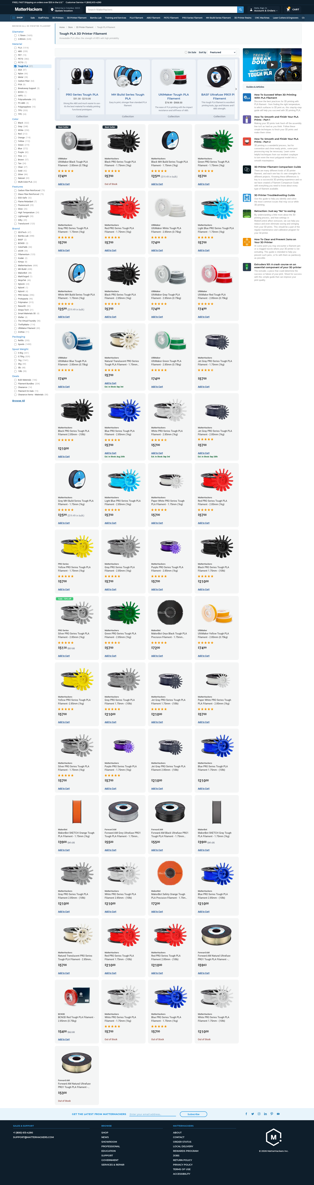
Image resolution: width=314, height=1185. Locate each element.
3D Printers (57, 18)
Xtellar (22, 317)
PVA (22, 84)
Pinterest (272, 1114)
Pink (22, 156)
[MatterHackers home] (28, 9)
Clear (22, 167)
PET (22, 55)
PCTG (22, 62)
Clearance (25, 387)
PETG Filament (171, 18)
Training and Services (115, 18)
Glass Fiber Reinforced (31, 194)
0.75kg (24, 356)
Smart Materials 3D (28, 313)
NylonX (23, 291)
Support (107, 1155)
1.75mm (25, 35)
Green (23, 145)
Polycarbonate (27, 99)
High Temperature (28, 212)
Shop (104, 1132)
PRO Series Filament (192, 18)
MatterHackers (28, 265)
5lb (22, 367)
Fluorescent (26, 205)
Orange (24, 137)
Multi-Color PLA (27, 182)
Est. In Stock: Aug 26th (115, 457)
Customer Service (74, 2)
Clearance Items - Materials (33, 394)
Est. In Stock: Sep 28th (208, 457)
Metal (23, 77)
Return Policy (182, 1160)
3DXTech (24, 232)
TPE (22, 114)
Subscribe (194, 1114)
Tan (22, 163)
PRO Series (26, 295)
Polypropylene (27, 107)
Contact (178, 1137)
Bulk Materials (27, 380)
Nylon (23, 73)
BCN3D (23, 243)
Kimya (22, 261)
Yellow (24, 141)
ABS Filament (153, 18)
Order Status (182, 1141)
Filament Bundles (29, 383)
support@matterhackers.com (33, 1137)
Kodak (22, 258)
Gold (22, 171)
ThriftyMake (26, 324)
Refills (24, 340)
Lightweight (26, 216)
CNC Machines (262, 18)
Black (23, 123)
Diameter (18, 31)
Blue (23, 148)
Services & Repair (112, 1164)
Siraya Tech (26, 310)
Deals (15, 376)
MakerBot (25, 273)
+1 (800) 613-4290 (92, 2)
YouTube (278, 1114)
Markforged (25, 276)
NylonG (23, 284)
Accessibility (181, 1173)
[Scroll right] (236, 89)
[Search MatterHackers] (240, 9)
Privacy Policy (182, 1164)
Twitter (252, 1114)
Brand (16, 228)
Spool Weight (20, 349)
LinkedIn (265, 1114)
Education (108, 1150)
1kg (23, 360)
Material (17, 44)
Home (62, 27)
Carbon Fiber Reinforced (31, 190)
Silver (23, 174)
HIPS (22, 95)
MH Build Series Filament (218, 18)
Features (17, 186)
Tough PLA (25, 66)
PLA (23, 47)
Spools (24, 344)
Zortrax (23, 332)
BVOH (22, 92)
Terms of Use (182, 1169)
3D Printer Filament (77, 18)
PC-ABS (23, 103)
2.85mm (24, 39)
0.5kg (23, 353)
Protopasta (25, 298)
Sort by (202, 52)
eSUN (23, 251)
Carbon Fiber (26, 81)
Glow (22, 209)
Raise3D (24, 306)
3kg (22, 364)
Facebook (246, 1114)
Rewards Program (185, 1150)
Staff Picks (43, 18)
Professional (110, 1146)
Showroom (109, 1141)
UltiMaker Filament (29, 328)
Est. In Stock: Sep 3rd (114, 387)
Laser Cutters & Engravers (285, 18)
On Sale (192, 52)
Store (70, 27)
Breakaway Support (29, 88)
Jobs (176, 1155)
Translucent (26, 223)
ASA (22, 70)
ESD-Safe (25, 198)
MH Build (25, 269)
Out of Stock (111, 184)
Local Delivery (183, 1146)
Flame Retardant (27, 201)
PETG (23, 59)
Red (22, 134)
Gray (23, 126)
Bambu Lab (96, 18)
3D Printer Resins (242, 18)
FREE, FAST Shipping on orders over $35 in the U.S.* (37, 2)
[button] (65, 9)
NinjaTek (24, 280)
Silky (22, 220)
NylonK (23, 287)
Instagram (259, 1114)
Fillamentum (26, 254)
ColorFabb (25, 247)
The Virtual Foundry (29, 321)
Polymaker (26, 302)
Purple (23, 152)
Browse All (18, 400)
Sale (33, 18)
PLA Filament (136, 18)
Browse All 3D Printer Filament (31, 26)
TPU (23, 110)
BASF (22, 239)
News (105, 1137)
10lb (22, 371)
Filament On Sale (28, 391)
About (177, 1132)
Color (15, 119)
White (23, 130)
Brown (23, 159)
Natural (23, 178)
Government (109, 1160)
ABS (23, 51)
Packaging (18, 336)
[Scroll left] (58, 89)
